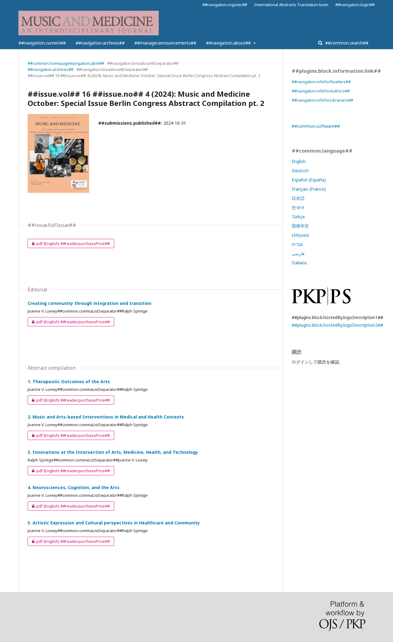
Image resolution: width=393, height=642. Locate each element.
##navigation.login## (355, 4)
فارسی (298, 253)
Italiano (299, 263)
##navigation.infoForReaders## (321, 81)
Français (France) (309, 189)
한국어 (298, 207)
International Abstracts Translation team (291, 4)
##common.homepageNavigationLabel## (66, 63)
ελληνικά (300, 235)
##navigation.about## (229, 43)
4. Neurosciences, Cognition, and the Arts (73, 487)
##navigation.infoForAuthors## (321, 91)
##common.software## (316, 126)
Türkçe (298, 217)
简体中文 (300, 226)
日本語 (298, 198)
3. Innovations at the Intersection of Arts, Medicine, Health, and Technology (113, 452)
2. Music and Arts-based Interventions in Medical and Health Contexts (106, 417)
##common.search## (346, 43)
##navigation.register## (224, 4)
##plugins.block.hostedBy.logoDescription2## (337, 325)
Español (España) (309, 180)
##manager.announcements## (165, 43)
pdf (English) (69, 243)
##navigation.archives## (100, 43)
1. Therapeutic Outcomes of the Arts (69, 381)
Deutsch (300, 170)
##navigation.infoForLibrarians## (322, 100)
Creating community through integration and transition (89, 303)
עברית (297, 244)
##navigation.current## (42, 43)
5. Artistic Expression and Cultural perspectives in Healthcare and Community (114, 523)
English (298, 161)
